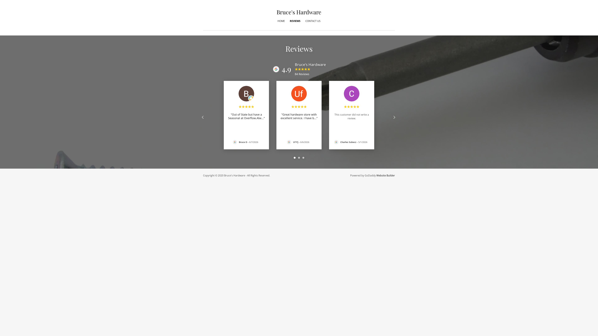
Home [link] (281, 21)
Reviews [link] (295, 21)
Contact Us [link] (312, 21)
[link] (299, 13)
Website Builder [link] (385, 175)
